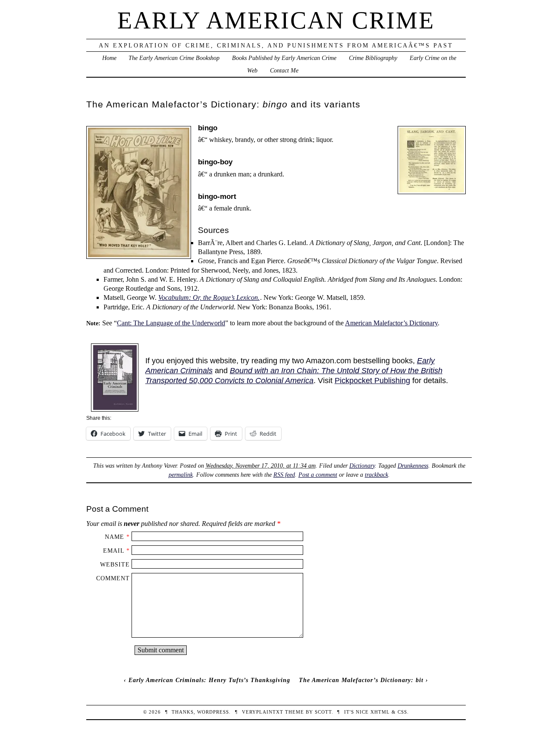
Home (109, 57)
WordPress (213, 711)
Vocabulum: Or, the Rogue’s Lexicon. (209, 297)
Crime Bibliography (373, 57)
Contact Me (284, 70)
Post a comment (317, 474)
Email (113, 550)
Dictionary (362, 465)
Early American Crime (276, 20)
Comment (113, 578)
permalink (181, 474)
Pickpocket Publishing (372, 380)
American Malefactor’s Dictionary (391, 323)
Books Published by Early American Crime (284, 57)
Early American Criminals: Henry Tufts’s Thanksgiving (209, 680)
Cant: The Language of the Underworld (171, 323)
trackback (376, 474)
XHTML (380, 711)
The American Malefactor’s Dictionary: (361, 680)
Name (114, 536)
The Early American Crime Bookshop (174, 57)
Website (115, 564)
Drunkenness (413, 465)
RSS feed (284, 474)
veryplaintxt (262, 711)
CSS (402, 711)
